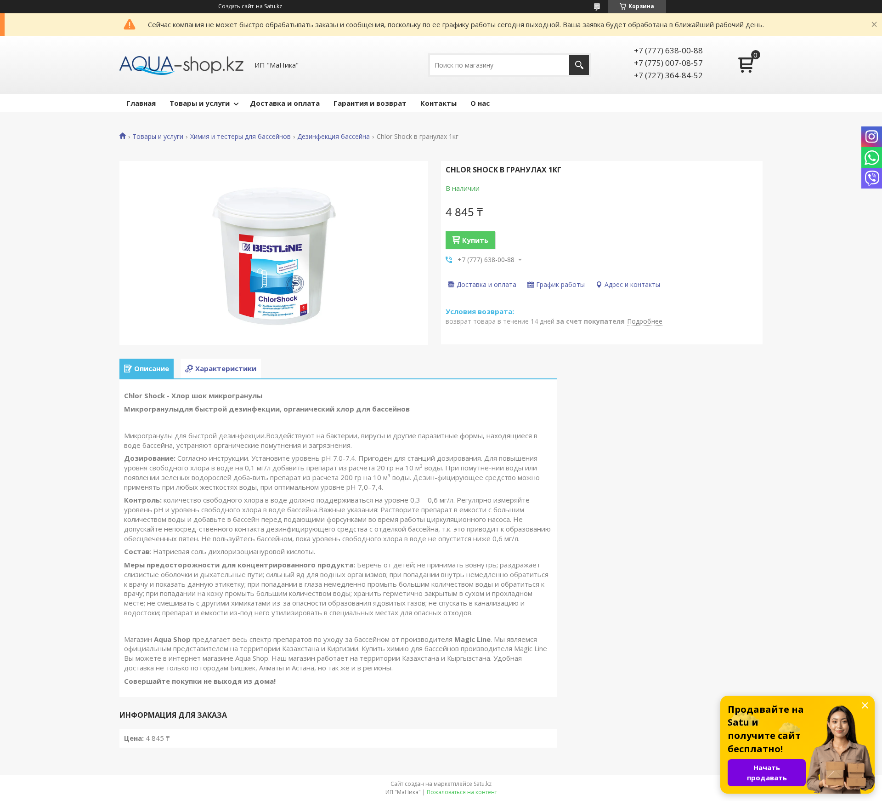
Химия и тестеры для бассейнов (240, 136)
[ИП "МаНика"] (181, 65)
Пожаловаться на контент (462, 792)
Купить (475, 240)
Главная (141, 103)
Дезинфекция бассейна (333, 136)
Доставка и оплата (285, 103)
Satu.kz (483, 784)
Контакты (438, 103)
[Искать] (579, 65)
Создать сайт (236, 6)
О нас (480, 103)
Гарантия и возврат (370, 103)
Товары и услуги (200, 103)
